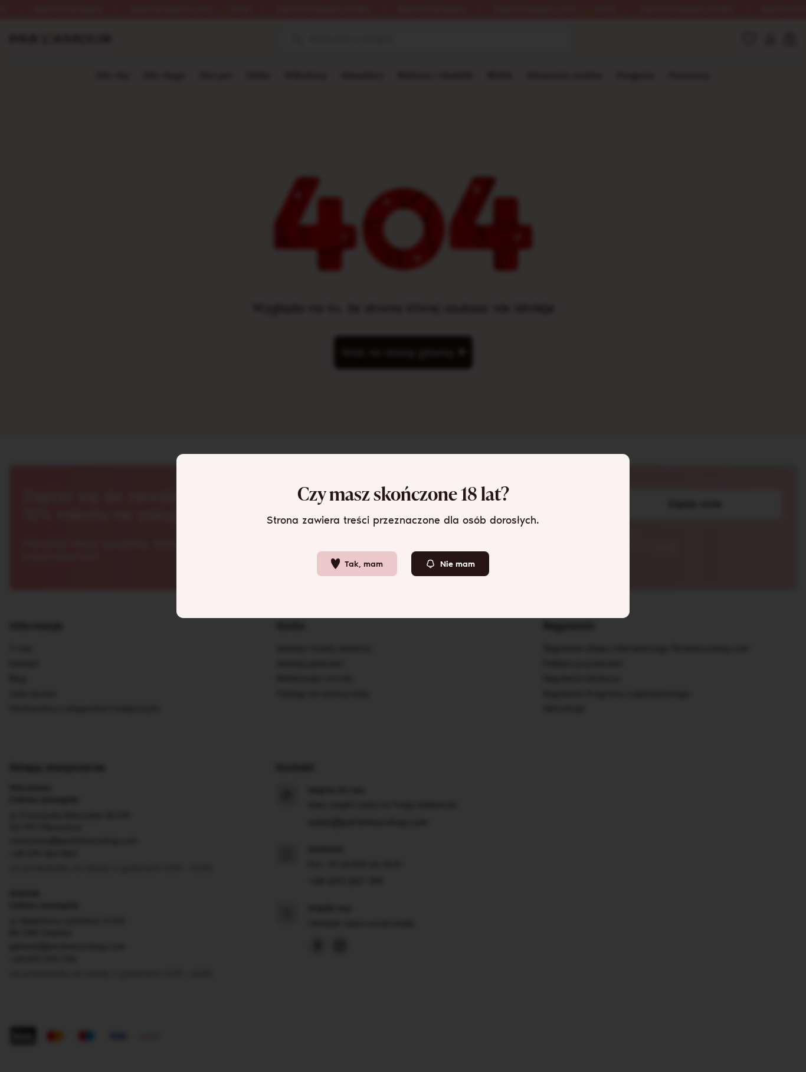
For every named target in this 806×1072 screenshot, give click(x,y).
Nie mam (457, 564)
